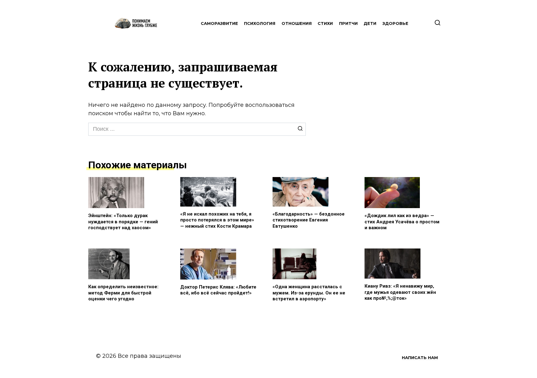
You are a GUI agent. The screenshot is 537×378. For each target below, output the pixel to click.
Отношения (297, 23)
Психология (259, 23)
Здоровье (395, 23)
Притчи (348, 23)
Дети (370, 23)
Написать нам (420, 357)
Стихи (325, 23)
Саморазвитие (219, 23)
